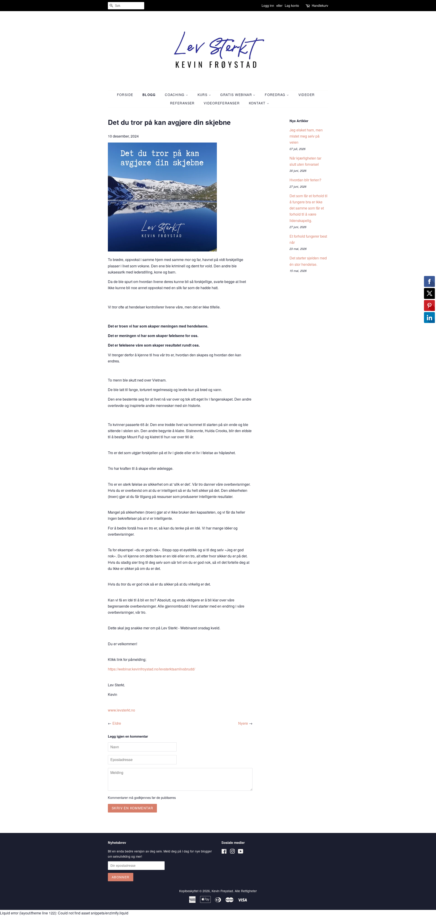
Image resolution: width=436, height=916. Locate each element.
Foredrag (276, 94)
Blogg (149, 94)
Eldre (116, 723)
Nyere (243, 723)
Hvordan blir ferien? (305, 179)
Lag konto (292, 5)
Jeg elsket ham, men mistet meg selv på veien (306, 136)
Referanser (182, 103)
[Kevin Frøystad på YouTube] (240, 852)
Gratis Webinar (236, 94)
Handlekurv (320, 5)
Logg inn (268, 5)
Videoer (306, 94)
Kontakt (258, 103)
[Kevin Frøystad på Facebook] (224, 852)
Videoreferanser (222, 103)
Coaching (175, 94)
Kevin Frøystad (222, 891)
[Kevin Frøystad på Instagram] (232, 852)
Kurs (203, 94)
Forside (125, 94)
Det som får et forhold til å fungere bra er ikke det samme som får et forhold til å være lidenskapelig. (308, 208)
